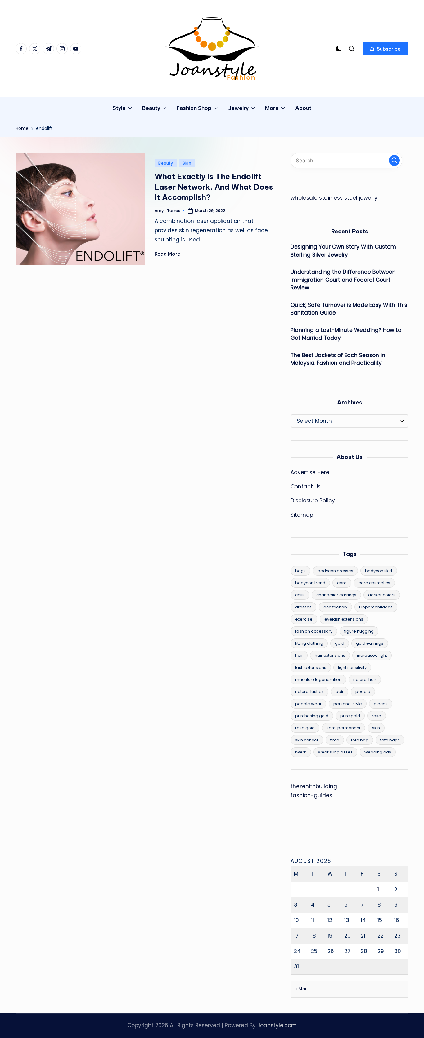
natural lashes (309, 692)
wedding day (377, 752)
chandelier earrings (336, 595)
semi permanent (343, 728)
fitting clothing (309, 643)
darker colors (381, 595)
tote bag (359, 740)
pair (340, 692)
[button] (385, 48)
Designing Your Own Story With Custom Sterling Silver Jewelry (343, 250)
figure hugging (359, 631)
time (334, 740)
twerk (300, 752)
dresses (303, 607)
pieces (381, 704)
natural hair (364, 679)
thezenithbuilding (314, 786)
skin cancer (306, 740)
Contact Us (306, 486)
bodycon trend (310, 583)
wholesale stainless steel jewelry (334, 197)
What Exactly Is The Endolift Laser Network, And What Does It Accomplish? (214, 187)
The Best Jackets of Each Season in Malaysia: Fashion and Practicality (338, 359)
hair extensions (330, 655)
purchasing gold (311, 716)
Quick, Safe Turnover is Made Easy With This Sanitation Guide (349, 309)
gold (339, 643)
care (342, 583)
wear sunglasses (335, 752)
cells (299, 595)
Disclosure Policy (313, 500)
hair (299, 655)
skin (376, 728)
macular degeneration (318, 679)
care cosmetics (374, 583)
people (362, 692)
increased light (372, 655)
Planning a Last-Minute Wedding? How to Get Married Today (346, 334)
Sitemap (302, 515)
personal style (347, 704)
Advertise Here (310, 472)
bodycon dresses (335, 571)
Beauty (165, 163)
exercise (304, 619)
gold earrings (369, 643)
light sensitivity (352, 667)
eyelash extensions (343, 619)
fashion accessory (313, 631)
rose (376, 716)
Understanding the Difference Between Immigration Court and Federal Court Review (343, 279)
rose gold (305, 728)
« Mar (301, 989)
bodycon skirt (378, 571)
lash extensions (310, 667)
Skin (187, 163)
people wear (308, 704)
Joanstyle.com (277, 1025)
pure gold (350, 716)
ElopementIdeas (376, 607)
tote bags (390, 740)
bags (300, 571)
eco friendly (335, 607)
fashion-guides (311, 795)
